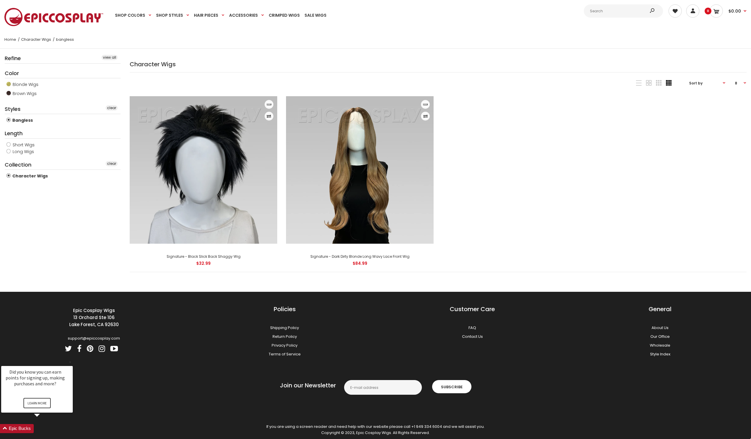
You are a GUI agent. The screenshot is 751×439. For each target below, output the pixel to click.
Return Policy (285, 336)
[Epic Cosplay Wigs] (54, 25)
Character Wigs (29, 176)
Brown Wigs (24, 93)
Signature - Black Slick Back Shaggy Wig (203, 256)
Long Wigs (22, 152)
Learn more (37, 403)
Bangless (22, 120)
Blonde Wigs (24, 84)
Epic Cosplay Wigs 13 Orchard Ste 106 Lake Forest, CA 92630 (94, 317)
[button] (44, 428)
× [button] (70, 362)
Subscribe (452, 387)
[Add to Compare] (269, 116)
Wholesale (660, 345)
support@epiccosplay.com (94, 338)
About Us (660, 327)
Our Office (660, 336)
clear (111, 107)
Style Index (660, 354)
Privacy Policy (284, 345)
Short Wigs (23, 145)
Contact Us (472, 336)
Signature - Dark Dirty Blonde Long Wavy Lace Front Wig (360, 256)
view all (109, 57)
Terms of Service (285, 354)
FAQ (472, 327)
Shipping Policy (284, 327)
